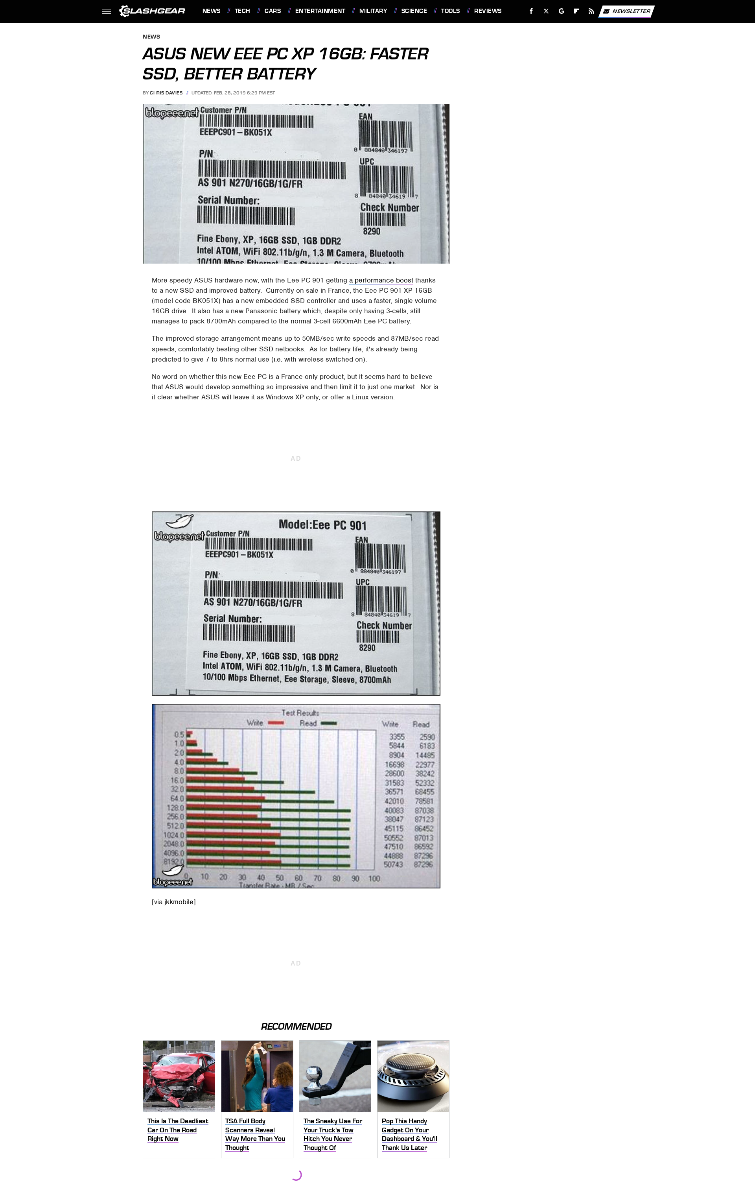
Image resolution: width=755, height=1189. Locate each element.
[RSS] (591, 11)
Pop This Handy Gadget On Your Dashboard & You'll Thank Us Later (409, 1134)
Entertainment (320, 11)
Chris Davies (166, 93)
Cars (273, 11)
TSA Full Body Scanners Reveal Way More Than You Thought (255, 1134)
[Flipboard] (576, 11)
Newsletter (631, 11)
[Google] (561, 11)
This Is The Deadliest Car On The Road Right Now (177, 1130)
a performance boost (381, 280)
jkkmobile (178, 901)
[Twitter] (546, 11)
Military (373, 11)
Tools (450, 11)
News (211, 11)
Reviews (487, 11)
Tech (242, 11)
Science (414, 11)
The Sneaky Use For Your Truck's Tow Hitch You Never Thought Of (333, 1134)
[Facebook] (531, 11)
